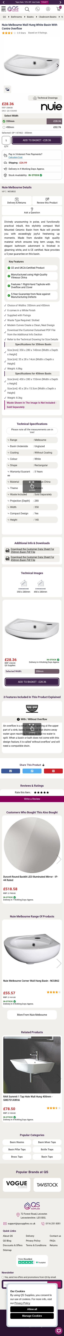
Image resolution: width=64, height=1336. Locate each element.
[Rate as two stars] (37, 793)
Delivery (30, 1236)
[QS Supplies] (12, 8)
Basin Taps (47, 1156)
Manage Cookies (32, 1316)
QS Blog (7, 1240)
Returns (54, 1245)
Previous (3, 2)
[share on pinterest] (53, 771)
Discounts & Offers (13, 1245)
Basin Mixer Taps (47, 1142)
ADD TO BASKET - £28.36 (37, 140)
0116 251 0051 (53, 1223)
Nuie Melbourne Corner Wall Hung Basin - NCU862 (31, 980)
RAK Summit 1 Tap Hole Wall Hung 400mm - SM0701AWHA (28, 1098)
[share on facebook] (10, 771)
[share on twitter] (32, 771)
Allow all (32, 1309)
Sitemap (7, 1250)
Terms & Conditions (36, 1245)
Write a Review (32, 798)
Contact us (55, 1236)
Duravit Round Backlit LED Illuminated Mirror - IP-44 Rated (30, 878)
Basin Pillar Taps (17, 1149)
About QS (8, 1236)
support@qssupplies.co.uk (21, 1223)
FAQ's (52, 1240)
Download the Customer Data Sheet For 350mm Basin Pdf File (32, 551)
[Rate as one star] (35, 793)
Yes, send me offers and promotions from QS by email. (30, 1277)
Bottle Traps (47, 1149)
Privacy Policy (33, 1240)
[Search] (27, 9)
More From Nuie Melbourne (32, 1014)
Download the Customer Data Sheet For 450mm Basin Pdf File (32, 559)
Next (60, 2)
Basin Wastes (17, 1142)
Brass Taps (17, 1156)
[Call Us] (37, 9)
